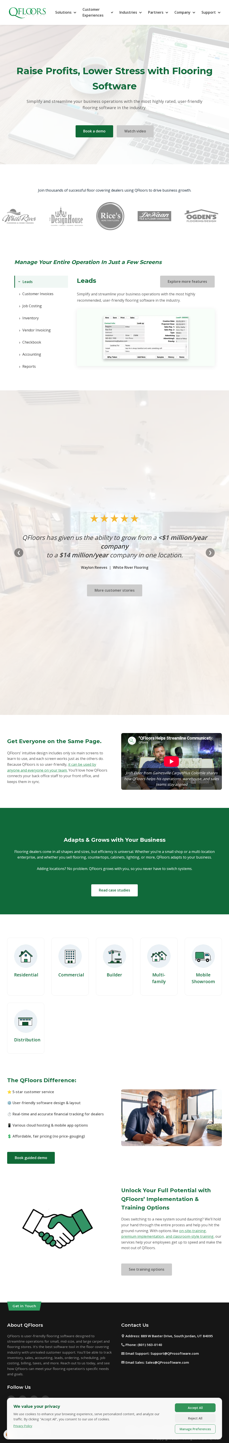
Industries (128, 12)
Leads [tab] (25, 281)
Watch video (135, 131)
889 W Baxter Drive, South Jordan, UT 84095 (177, 1336)
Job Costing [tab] (30, 306)
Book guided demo (31, 1157)
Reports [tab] (27, 366)
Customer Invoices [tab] (36, 293)
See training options (146, 1269)
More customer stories (115, 590)
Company (182, 12)
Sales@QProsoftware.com (167, 1362)
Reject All (195, 1418)
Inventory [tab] (29, 318)
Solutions (63, 12)
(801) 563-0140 (150, 1344)
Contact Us (134, 1325)
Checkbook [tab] (30, 342)
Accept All (195, 1408)
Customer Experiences (93, 12)
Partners (155, 12)
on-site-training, (193, 1230)
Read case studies (114, 890)
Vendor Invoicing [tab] (35, 330)
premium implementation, (143, 1236)
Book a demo (94, 131)
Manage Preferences (195, 1429)
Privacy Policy (22, 1426)
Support (208, 12)
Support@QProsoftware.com (175, 1353)
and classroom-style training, (190, 1236)
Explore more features (187, 281)
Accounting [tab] (30, 354)
